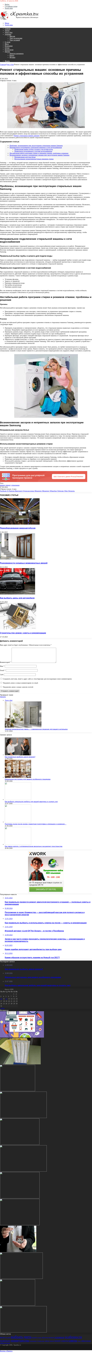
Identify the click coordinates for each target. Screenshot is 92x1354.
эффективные (86, 1341)
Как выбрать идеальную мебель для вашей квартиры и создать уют (31, 801)
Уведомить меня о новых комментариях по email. (20, 683)
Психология (9, 50)
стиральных (15, 485)
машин (2, 485)
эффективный (5, 1343)
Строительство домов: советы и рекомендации (23, 633)
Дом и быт (8, 32)
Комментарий (5, 662)
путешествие (40, 1341)
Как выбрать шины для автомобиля (17, 598)
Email (2, 670)
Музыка (12, 57)
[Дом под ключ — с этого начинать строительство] (18, 1251)
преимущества (20, 1340)
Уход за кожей (15, 40)
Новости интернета (16, 53)
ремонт (8, 485)
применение (33, 1341)
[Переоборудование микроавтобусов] (20, 524)
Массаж (12, 36)
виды (2, 1337)
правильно (5, 1340)
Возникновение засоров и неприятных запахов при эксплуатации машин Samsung (39, 155)
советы (73, 1340)
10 (1, 999)
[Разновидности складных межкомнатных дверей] (17, 559)
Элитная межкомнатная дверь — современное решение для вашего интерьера (36, 729)
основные (59, 1337)
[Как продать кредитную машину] (17, 1091)
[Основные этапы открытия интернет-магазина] (22, 1037)
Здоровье (8, 34)
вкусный (7, 1337)
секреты (64, 1341)
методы (45, 1337)
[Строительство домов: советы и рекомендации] (18, 629)
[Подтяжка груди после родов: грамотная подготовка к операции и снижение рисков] (18, 822)
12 (6, 999)
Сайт (1, 675)
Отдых (7, 48)
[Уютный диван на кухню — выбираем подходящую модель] (23, 1171)
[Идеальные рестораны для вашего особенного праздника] (18, 777)
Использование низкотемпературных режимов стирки (34, 159)
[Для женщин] (19, 19)
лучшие (39, 1337)
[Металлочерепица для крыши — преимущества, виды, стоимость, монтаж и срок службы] (17, 1305)
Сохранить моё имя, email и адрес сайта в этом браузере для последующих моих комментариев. (37, 679)
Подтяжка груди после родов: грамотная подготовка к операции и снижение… (35, 824)
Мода (7, 44)
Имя (2, 666)
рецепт (57, 1341)
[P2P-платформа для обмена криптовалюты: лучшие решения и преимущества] (23, 1117)
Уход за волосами (16, 38)
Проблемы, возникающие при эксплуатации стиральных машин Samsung (36, 145)
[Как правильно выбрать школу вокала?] (18, 755)
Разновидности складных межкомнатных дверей (23, 563)
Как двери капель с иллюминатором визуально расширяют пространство (33, 846)
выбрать (17, 1337)
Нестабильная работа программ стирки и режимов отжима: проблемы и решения (39, 153)
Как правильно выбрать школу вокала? (20, 757)
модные (51, 1337)
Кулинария (8, 46)
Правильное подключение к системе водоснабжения (33, 151)
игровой (34, 1337)
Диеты (7, 30)
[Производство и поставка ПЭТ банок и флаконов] (21, 1278)
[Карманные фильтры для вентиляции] (20, 1064)
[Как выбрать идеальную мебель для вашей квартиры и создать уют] (18, 799)
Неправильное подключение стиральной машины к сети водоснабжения (36, 147)
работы (47, 1341)
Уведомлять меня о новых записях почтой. (18, 687)
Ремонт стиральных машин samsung (27, 136)
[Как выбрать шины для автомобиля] (17, 594)
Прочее (7, 52)
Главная (7, 29)
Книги (12, 55)
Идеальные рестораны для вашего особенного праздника (27, 779)
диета (27, 1337)
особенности (73, 1337)
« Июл (2, 1008)
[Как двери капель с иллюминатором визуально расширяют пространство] (18, 844)
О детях (7, 42)
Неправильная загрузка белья (24, 157)
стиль (79, 1341)
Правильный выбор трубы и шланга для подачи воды (33, 149)
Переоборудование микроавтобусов (17, 528)
